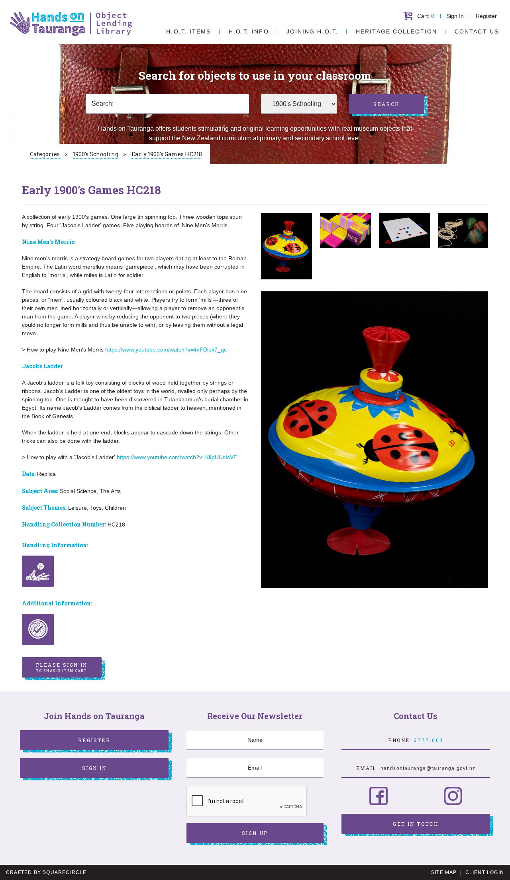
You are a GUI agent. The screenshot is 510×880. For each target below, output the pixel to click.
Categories (45, 154)
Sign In (455, 16)
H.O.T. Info (249, 31)
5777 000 (428, 740)
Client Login (484, 872)
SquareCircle (64, 872)
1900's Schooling (95, 154)
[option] (286, 246)
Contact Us (477, 31)
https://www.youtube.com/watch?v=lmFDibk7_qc (166, 349)
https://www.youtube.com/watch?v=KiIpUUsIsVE (177, 457)
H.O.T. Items (188, 31)
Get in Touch (415, 824)
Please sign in (62, 667)
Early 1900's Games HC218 (166, 154)
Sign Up (255, 833)
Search (386, 104)
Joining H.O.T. (312, 31)
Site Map (444, 872)
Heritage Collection (396, 31)
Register (486, 16)
